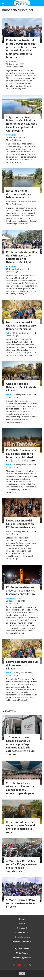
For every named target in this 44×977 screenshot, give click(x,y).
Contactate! (22, 928)
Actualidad (11, 61)
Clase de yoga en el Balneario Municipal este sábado (21, 387)
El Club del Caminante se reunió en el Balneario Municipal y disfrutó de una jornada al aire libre (21, 455)
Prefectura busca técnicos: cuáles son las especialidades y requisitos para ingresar (21, 788)
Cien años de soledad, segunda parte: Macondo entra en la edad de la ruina (21, 827)
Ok (22, 973)
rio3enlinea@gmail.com (22, 957)
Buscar (22, 919)
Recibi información (22, 937)
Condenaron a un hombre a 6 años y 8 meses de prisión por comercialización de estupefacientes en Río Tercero (20, 746)
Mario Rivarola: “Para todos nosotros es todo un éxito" (20, 903)
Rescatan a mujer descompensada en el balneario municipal (19, 194)
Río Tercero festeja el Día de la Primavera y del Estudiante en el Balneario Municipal (22, 257)
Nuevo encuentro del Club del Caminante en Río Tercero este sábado (21, 524)
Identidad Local (13, 598)
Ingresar (22, 923)
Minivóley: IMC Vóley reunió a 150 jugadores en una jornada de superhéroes (21, 866)
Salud (8, 333)
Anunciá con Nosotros (22, 941)
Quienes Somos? (22, 932)
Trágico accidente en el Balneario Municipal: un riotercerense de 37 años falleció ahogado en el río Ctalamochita (21, 123)
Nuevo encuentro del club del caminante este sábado (22, 665)
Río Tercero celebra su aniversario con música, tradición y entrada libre (21, 591)
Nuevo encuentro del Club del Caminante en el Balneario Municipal (21, 325)
